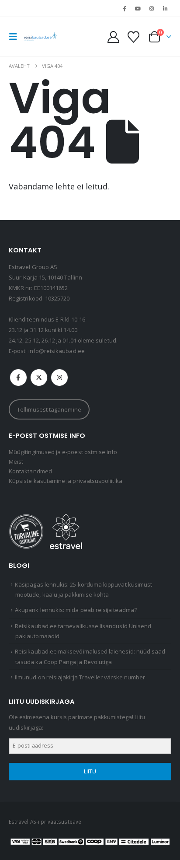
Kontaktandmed (30, 471)
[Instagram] (151, 8)
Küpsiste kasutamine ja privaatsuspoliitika (65, 481)
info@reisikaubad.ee (56, 351)
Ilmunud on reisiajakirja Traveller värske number (80, 677)
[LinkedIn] (165, 8)
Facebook (18, 377)
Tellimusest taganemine (49, 409)
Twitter (39, 377)
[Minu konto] (114, 37)
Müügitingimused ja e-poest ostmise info (63, 452)
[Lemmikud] (133, 37)
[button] (16, 36)
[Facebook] (124, 8)
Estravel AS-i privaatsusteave (45, 821)
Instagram (59, 377)
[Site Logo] (40, 37)
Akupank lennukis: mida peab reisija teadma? (76, 610)
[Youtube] (137, 8)
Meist (16, 461)
